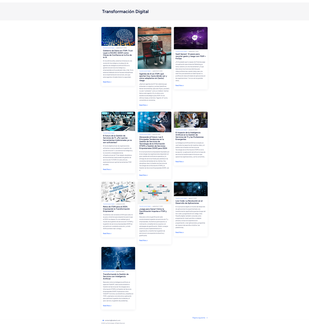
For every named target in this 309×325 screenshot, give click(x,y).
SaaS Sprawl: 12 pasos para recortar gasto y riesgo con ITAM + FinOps (191, 56)
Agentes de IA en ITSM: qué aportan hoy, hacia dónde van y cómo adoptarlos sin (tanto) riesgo (153, 77)
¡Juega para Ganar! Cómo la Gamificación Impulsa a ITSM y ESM (153, 211)
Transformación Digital (108, 48)
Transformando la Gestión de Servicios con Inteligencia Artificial (116, 276)
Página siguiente (200, 318)
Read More (106, 82)
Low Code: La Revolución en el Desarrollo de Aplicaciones (189, 202)
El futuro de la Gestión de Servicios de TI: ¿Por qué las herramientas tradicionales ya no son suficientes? (117, 139)
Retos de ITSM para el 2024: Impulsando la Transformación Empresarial (116, 209)
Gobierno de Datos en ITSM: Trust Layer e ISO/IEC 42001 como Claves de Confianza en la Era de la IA (118, 54)
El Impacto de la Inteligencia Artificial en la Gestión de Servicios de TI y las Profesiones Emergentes (190, 135)
